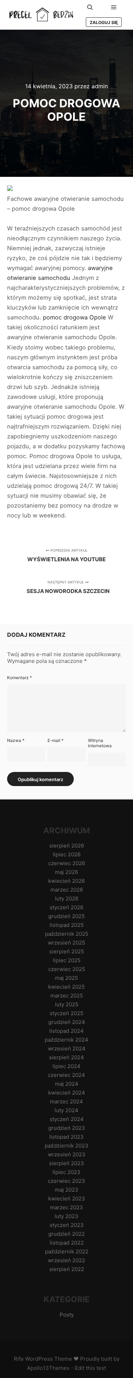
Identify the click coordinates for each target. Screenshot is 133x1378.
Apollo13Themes (48, 1368)
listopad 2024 (66, 1030)
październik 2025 (66, 933)
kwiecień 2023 (66, 1198)
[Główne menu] (113, 7)
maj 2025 (66, 978)
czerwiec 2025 (66, 969)
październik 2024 (66, 1039)
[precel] (42, 15)
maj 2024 (66, 1083)
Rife (19, 1358)
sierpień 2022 (66, 1269)
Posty (67, 1314)
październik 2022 (66, 1251)
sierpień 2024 (66, 1057)
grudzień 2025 (66, 916)
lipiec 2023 (66, 1172)
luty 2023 (66, 1216)
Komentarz (19, 677)
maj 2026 (66, 872)
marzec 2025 (66, 995)
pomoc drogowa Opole (74, 317)
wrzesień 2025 (66, 942)
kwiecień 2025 (66, 986)
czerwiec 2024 (66, 1075)
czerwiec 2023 (66, 1181)
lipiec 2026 (67, 854)
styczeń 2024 (67, 1119)
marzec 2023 (66, 1207)
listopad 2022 (67, 1242)
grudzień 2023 (66, 1128)
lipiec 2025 (67, 960)
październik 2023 (66, 1145)
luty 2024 (66, 1110)
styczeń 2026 (66, 907)
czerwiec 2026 (66, 863)
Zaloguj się (104, 22)
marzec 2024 (66, 1101)
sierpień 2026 (66, 845)
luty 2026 (66, 898)
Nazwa (15, 740)
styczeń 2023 (67, 1225)
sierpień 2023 (66, 1163)
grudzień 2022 (66, 1233)
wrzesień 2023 (66, 1154)
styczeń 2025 (66, 1013)
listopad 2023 (66, 1136)
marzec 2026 (66, 889)
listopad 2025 (67, 925)
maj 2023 (66, 1189)
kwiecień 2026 (66, 880)
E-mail (55, 740)
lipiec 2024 (66, 1066)
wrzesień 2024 (66, 1048)
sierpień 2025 (66, 951)
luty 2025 (66, 1004)
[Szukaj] (90, 7)
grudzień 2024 (66, 1022)
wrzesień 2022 (66, 1260)
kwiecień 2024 (66, 1092)
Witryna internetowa (100, 743)
